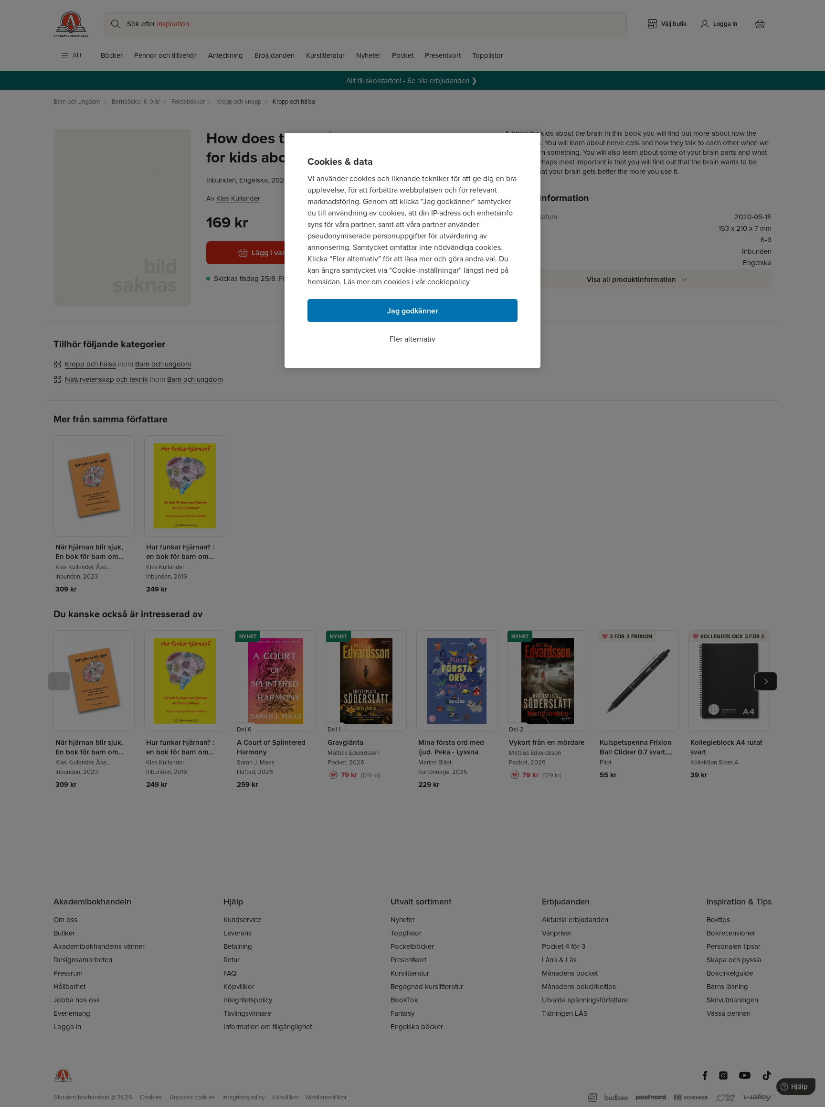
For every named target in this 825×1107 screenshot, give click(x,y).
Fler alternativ (412, 338)
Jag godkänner (412, 310)
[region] (412, 250)
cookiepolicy (448, 281)
